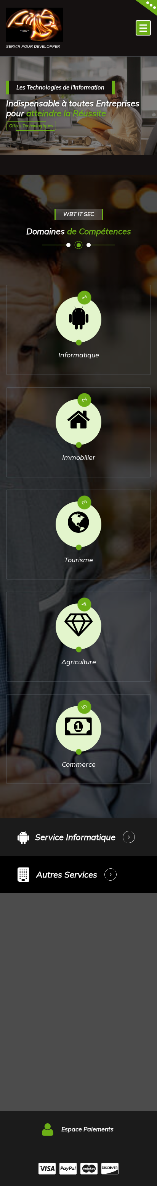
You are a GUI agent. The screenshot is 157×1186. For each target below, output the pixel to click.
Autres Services (66, 874)
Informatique (78, 354)
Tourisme (78, 559)
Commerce (79, 764)
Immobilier (78, 457)
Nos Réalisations (33, 125)
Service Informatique (75, 837)
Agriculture (78, 661)
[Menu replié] (143, 28)
